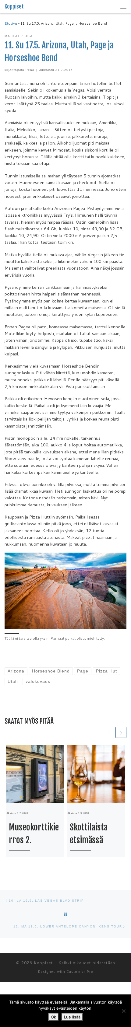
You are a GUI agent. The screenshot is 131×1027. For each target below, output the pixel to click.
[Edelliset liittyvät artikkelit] (109, 732)
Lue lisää (72, 1017)
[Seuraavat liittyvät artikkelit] (120, 732)
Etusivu (11, 23)
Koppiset (43, 963)
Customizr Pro (79, 971)
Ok (53, 1017)
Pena (30, 70)
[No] (123, 1011)
